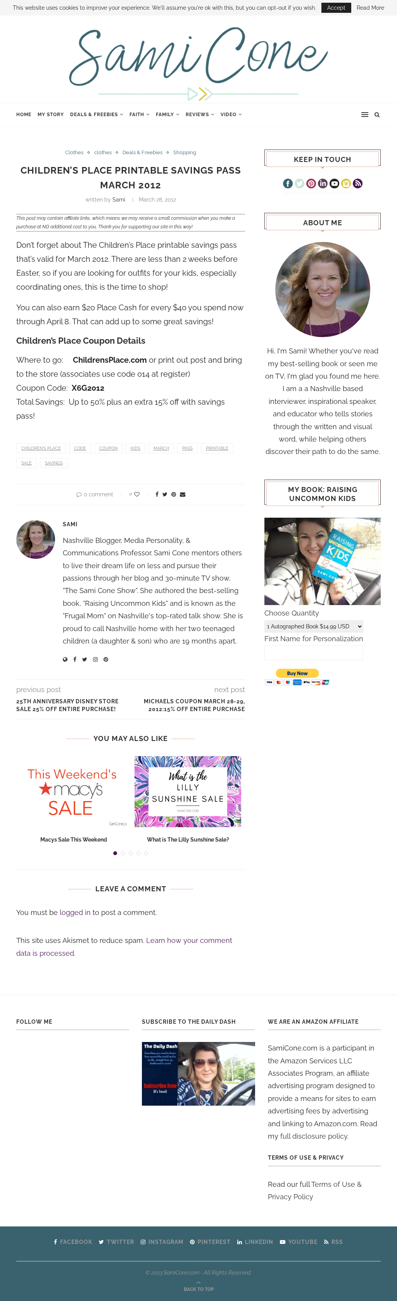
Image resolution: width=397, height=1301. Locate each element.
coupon (108, 448)
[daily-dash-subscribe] (198, 1074)
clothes (103, 152)
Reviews (197, 114)
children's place (41, 448)
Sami (118, 200)
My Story (51, 114)
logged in (75, 912)
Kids (135, 448)
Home (23, 114)
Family (165, 114)
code (80, 448)
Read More (370, 7)
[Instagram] (346, 184)
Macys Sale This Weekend (73, 840)
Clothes (74, 152)
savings (54, 463)
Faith (136, 114)
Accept (336, 8)
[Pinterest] (311, 184)
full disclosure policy (313, 1136)
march (161, 448)
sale (26, 463)
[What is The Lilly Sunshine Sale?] (188, 791)
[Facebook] (288, 184)
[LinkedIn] (323, 184)
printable (217, 448)
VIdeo (228, 114)
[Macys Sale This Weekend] (73, 791)
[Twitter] (299, 184)
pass (187, 448)
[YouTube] (334, 184)
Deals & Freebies (94, 114)
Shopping (184, 152)
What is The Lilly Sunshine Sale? (188, 840)
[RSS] (357, 184)
